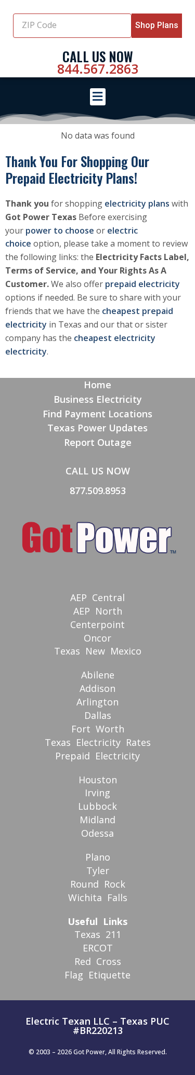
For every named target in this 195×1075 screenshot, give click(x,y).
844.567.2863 (97, 68)
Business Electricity (98, 399)
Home (97, 384)
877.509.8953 (98, 490)
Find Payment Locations (97, 413)
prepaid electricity (142, 284)
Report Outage (98, 442)
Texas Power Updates (97, 427)
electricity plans (137, 203)
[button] (98, 96)
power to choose (59, 230)
